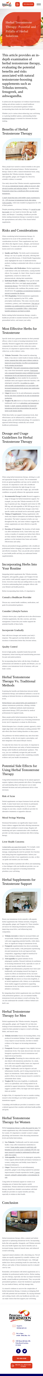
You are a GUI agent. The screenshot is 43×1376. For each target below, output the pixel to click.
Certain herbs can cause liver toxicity (14, 847)
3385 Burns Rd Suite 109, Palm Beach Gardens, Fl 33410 (23, 1343)
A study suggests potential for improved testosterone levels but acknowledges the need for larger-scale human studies (21, 408)
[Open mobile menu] (39, 4)
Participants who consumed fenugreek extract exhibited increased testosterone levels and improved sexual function (22, 373)
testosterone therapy (8, 118)
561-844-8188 (28, 4)
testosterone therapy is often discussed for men (22, 1128)
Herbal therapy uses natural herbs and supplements (18, 703)
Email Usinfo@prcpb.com (22, 1327)
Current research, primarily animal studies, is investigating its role (22, 1175)
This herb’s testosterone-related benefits (26, 368)
